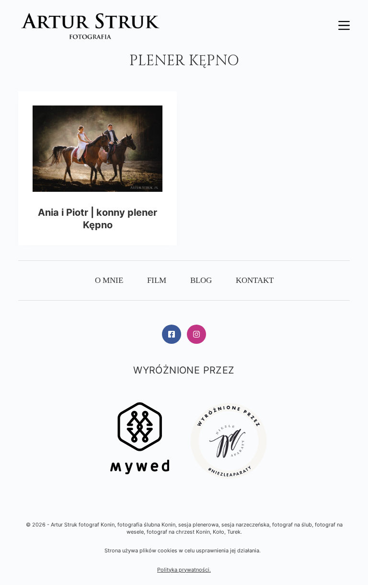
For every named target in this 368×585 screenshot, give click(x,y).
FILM (156, 280)
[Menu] (344, 25)
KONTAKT (255, 280)
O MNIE (109, 280)
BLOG (201, 280)
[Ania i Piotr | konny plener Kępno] (97, 148)
